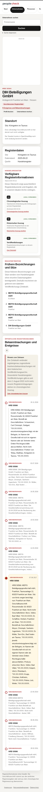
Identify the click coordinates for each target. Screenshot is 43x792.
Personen (31, 9)
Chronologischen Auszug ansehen (18, 211)
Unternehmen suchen (10, 18)
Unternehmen (17, 9)
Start (6, 9)
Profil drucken (8, 112)
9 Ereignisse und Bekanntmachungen (16, 108)
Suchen (21, 28)
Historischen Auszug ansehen (16, 231)
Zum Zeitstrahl (11, 250)
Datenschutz (34, 787)
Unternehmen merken (24, 112)
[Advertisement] (21, 62)
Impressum (8, 787)
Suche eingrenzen (10, 33)
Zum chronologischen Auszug (17, 393)
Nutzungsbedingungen (21, 787)
